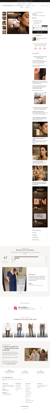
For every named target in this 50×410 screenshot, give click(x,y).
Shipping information (35, 239)
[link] (40, 12)
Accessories (30, 3)
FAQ (26, 397)
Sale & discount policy (28, 393)
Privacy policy (27, 386)
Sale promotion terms (28, 402)
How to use (34, 232)
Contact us (21, 7)
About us (33, 5)
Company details (27, 396)
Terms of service (27, 394)
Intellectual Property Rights (29, 400)
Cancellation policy (28, 388)
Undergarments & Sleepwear (18, 5)
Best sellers (19, 3)
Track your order (27, 7)
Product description (35, 53)
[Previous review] (18, 293)
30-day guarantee (35, 237)
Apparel (24, 3)
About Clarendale (18, 385)
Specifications (34, 235)
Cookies (26, 385)
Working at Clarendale (19, 388)
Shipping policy (27, 391)
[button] (40, 28)
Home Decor (28, 5)
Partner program (18, 386)
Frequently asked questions (36, 230)
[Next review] (32, 293)
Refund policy (27, 389)
